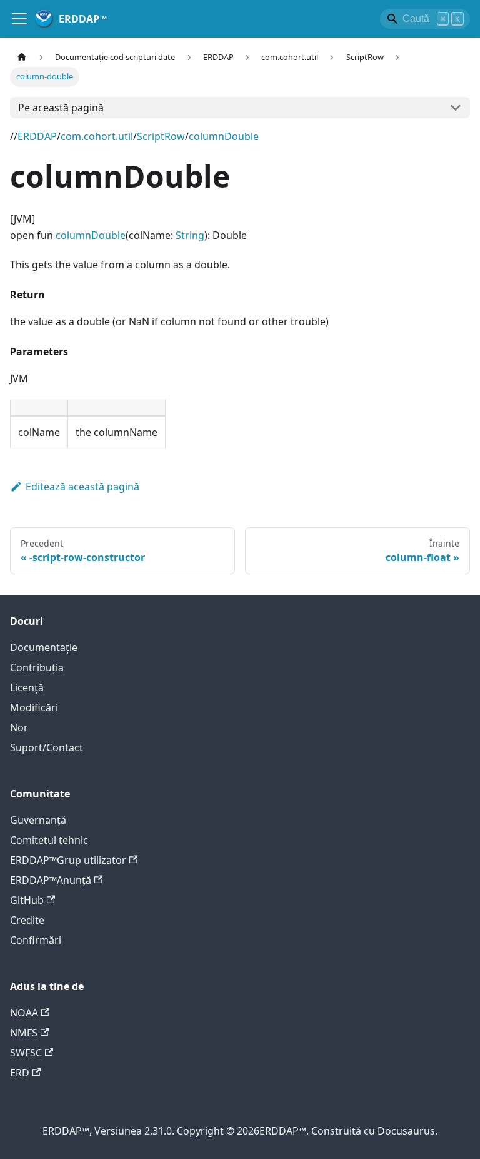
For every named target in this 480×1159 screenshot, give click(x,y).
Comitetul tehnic (49, 840)
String (190, 235)
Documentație (44, 647)
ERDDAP (37, 136)
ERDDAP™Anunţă (50, 880)
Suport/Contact (46, 747)
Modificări (34, 707)
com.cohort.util (97, 136)
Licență (27, 687)
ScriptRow (161, 136)
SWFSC (26, 1053)
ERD (19, 1073)
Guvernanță (38, 820)
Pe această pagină (61, 107)
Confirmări (35, 940)
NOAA (24, 1013)
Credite (27, 920)
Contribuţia (37, 667)
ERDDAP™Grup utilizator (68, 860)
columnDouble (224, 136)
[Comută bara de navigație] (19, 18)
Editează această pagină (82, 486)
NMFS (24, 1033)
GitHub (27, 900)
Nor (19, 727)
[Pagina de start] (22, 57)
